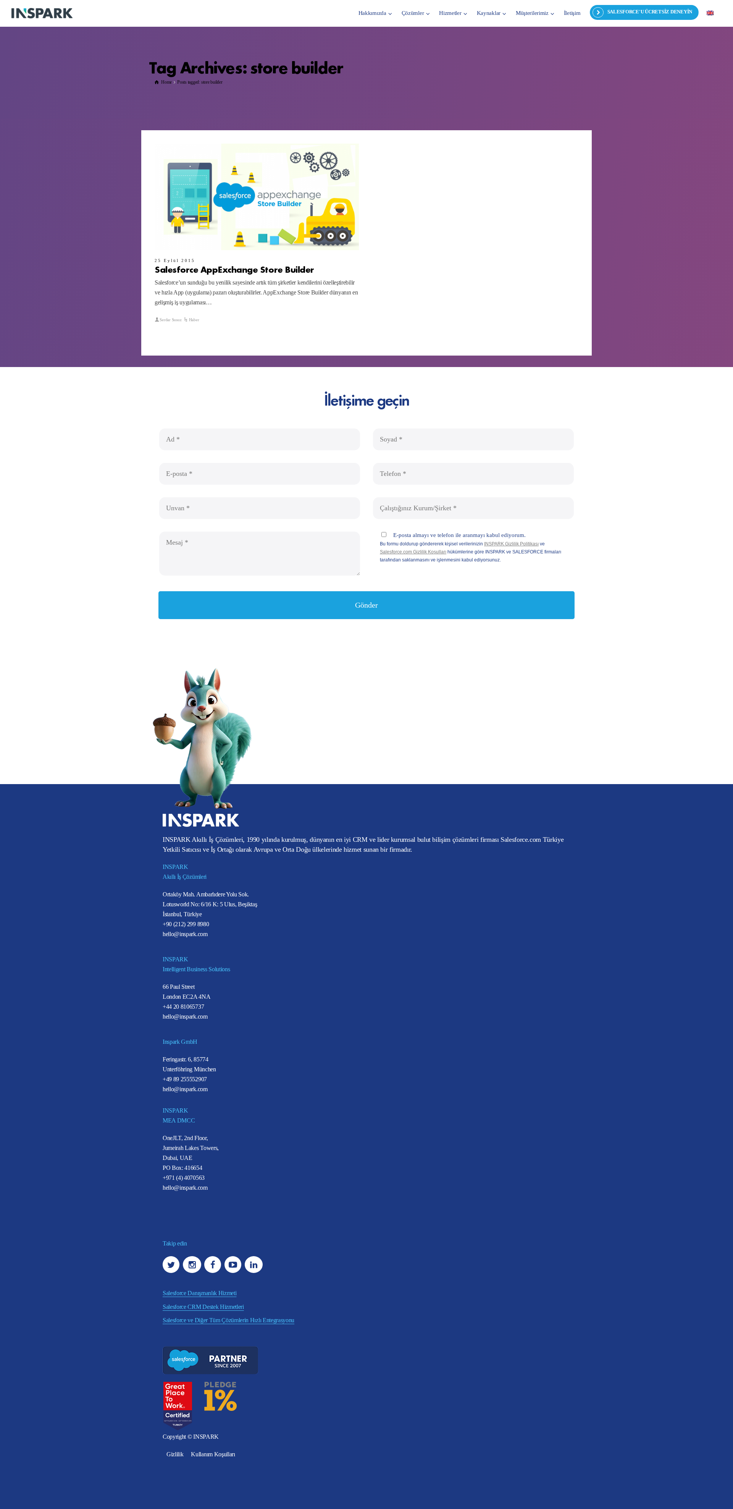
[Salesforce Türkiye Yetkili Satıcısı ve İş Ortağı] (42, 13)
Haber (194, 319)
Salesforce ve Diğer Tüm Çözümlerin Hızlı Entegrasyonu (228, 1320)
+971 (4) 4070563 (184, 1177)
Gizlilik (174, 1454)
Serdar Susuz (170, 319)
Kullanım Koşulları (213, 1454)
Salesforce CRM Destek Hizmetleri (203, 1307)
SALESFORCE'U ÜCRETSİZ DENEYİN (649, 12)
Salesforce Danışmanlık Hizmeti (199, 1293)
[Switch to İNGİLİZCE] (710, 13)
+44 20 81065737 (183, 1006)
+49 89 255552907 (185, 1079)
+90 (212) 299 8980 (186, 924)
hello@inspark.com (185, 934)
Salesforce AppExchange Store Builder (234, 268)
